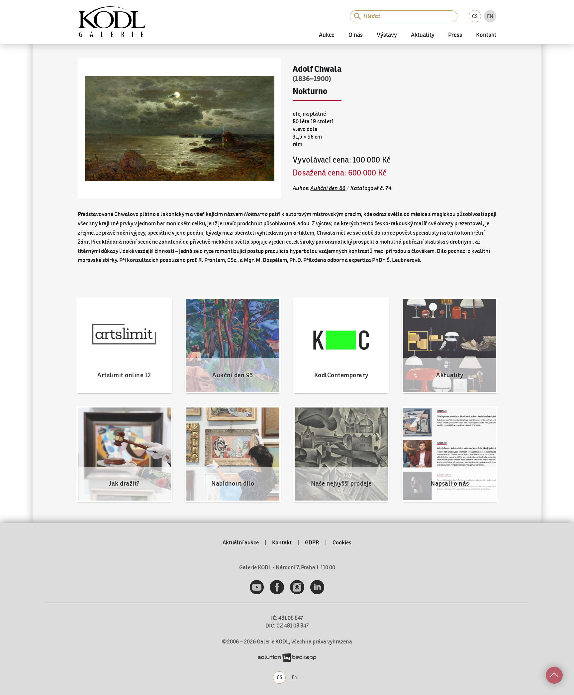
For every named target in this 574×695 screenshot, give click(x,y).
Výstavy (387, 35)
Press (455, 35)
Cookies (342, 542)
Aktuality (422, 35)
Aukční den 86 (327, 188)
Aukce (327, 35)
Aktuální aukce (241, 542)
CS (475, 16)
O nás (355, 35)
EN (490, 16)
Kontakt (486, 35)
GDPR (312, 542)
